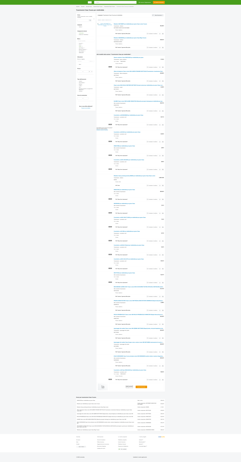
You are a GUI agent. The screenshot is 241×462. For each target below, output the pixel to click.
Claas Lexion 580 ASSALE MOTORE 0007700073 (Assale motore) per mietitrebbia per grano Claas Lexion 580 (140, 85)
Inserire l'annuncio (141, 386)
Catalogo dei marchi (101, 448)
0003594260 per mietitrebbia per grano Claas (124, 203)
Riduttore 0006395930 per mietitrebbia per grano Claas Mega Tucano (130, 37)
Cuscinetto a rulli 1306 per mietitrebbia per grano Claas (127, 231)
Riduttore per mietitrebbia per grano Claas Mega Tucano (88, 429)
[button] (160, 33)
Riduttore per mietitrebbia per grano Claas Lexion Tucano (88, 403)
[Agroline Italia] (81, 2)
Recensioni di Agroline (101, 446)
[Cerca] (95, 2)
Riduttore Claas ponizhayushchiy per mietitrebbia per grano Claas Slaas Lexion (92, 407)
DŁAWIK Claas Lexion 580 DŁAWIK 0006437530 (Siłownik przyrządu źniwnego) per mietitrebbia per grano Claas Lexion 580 (143, 101)
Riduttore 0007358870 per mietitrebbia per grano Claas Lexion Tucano (130, 24)
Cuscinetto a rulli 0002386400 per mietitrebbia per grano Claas (128, 115)
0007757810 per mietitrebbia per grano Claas (124, 272)
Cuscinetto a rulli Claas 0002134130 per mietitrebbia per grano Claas (130, 370)
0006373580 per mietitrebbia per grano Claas (124, 145)
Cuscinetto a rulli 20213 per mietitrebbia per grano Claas (127, 132)
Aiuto (77, 441)
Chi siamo (78, 439)
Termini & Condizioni (101, 439)
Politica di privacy (100, 441)
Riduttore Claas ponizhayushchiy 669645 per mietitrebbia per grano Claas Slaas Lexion (134, 175)
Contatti (77, 444)
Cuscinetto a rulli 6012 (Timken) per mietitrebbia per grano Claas (129, 245)
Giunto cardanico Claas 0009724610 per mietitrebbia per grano (128, 57)
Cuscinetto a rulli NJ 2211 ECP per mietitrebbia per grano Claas (129, 259)
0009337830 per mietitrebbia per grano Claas (124, 189)
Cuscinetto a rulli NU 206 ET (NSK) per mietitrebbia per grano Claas (130, 217)
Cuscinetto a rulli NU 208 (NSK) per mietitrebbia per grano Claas (129, 159)
